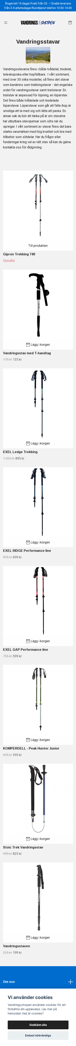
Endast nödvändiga (38, 1035)
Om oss (9, 982)
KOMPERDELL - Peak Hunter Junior (31, 748)
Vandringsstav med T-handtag (27, 353)
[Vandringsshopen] (38, 22)
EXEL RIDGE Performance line (27, 550)
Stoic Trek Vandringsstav (23, 847)
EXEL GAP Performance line (25, 649)
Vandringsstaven (16, 946)
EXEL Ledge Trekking (20, 452)
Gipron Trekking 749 (19, 254)
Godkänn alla (38, 1024)
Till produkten (38, 246)
